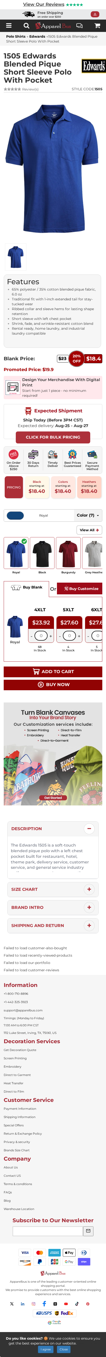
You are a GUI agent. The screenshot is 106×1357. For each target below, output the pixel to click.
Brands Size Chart (17, 1150)
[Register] (96, 14)
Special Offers (14, 1125)
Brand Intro (27, 907)
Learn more (87, 1343)
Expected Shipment (57, 411)
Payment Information (20, 1108)
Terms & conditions (18, 1184)
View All (87, 530)
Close (64, 1349)
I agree (46, 1349)
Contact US (12, 1175)
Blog (7, 1200)
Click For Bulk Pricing (53, 437)
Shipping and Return (37, 925)
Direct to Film (14, 1091)
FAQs (8, 1192)
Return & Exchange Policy (23, 1133)
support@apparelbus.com (23, 1010)
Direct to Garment (17, 1075)
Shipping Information (19, 1117)
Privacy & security (17, 1142)
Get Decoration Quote (20, 1050)
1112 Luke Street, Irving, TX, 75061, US (30, 1033)
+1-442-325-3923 (16, 1002)
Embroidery (12, 1066)
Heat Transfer (13, 1083)
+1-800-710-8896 (16, 993)
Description (26, 828)
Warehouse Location (19, 1209)
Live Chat (79, 25)
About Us (11, 1167)
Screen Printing (15, 1058)
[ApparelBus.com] (53, 25)
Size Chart (24, 889)
